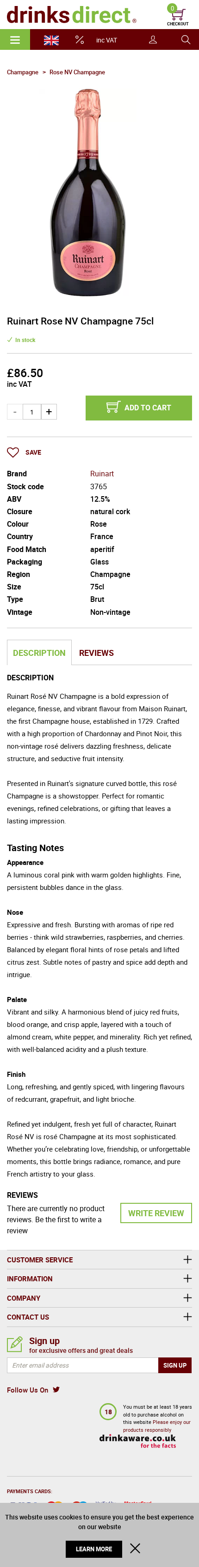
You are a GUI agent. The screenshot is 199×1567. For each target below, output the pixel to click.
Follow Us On (27, 1389)
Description (39, 652)
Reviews (96, 652)
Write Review (156, 1213)
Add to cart (147, 407)
